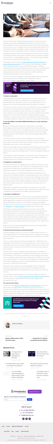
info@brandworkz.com (27, 415)
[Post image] (6, 353)
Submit (29, 399)
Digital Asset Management (9, 15)
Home (3, 426)
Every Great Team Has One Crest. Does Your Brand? (43, 354)
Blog (12, 431)
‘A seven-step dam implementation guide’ (30, 276)
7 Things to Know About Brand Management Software (17, 354)
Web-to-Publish (19, 206)
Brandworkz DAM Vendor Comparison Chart (27, 285)
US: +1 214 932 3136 (28, 412)
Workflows (9, 206)
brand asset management (11, 64)
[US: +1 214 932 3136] (21, 413)
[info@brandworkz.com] (19, 415)
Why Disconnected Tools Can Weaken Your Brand (39, 364)
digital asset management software (33, 62)
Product (8, 426)
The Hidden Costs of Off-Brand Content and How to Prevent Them (43, 374)
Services (27, 426)
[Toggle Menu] (50, 3)
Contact (17, 431)
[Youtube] (30, 419)
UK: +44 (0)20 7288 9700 (27, 410)
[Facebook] (23, 419)
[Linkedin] (26, 419)
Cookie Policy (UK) (25, 431)
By (32, 313)
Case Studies (7, 431)
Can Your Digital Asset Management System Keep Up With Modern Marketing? (18, 374)
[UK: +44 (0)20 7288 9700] (19, 410)
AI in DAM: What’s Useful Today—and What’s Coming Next (15, 364)
